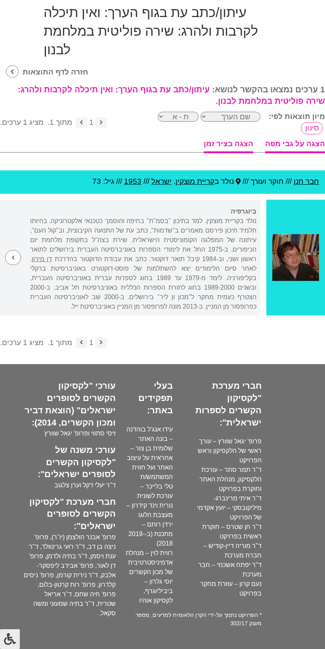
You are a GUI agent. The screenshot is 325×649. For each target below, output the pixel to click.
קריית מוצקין (195, 181)
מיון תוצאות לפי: (297, 116)
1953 (132, 181)
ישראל (161, 181)
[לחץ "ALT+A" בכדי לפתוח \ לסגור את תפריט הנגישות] (10, 639)
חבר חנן (306, 181)
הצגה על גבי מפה (295, 143)
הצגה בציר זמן (228, 143)
